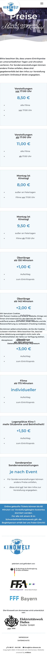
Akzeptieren (7, 340)
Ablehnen (20, 340)
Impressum (34, 343)
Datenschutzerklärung (17, 343)
